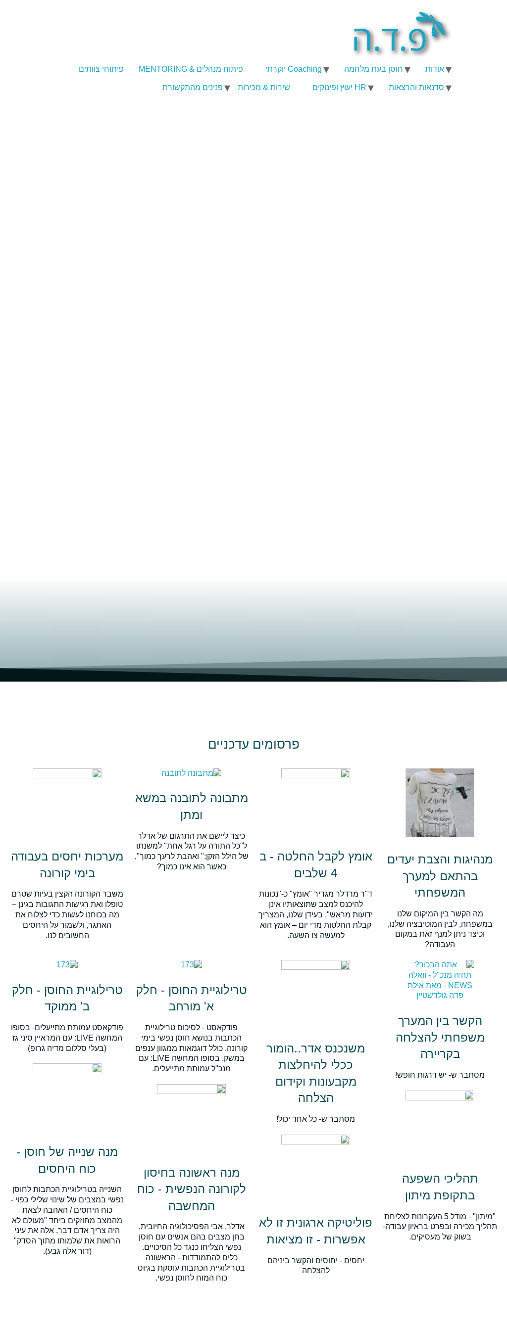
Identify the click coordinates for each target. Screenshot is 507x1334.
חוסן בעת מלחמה (373, 69)
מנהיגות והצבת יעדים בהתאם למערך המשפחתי (440, 876)
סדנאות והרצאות (416, 87)
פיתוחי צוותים (101, 69)
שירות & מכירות (264, 87)
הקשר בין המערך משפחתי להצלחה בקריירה (440, 1037)
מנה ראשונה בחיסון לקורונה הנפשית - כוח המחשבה (191, 1189)
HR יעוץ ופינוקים (339, 87)
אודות (434, 69)
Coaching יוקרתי (293, 69)
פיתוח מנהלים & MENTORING (191, 69)
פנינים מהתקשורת (192, 87)
